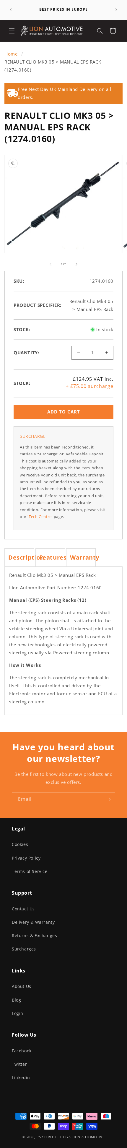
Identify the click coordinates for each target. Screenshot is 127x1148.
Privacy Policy (26, 858)
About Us (21, 986)
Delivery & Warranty (33, 922)
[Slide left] (50, 264)
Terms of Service (30, 871)
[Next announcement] (116, 9)
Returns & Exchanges (34, 935)
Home (11, 54)
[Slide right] (76, 264)
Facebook (22, 1051)
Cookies (20, 844)
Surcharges (24, 949)
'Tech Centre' (40, 516)
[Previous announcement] (10, 9)
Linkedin (21, 1077)
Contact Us (23, 909)
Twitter (19, 1064)
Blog (16, 1000)
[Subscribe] (108, 799)
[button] (11, 30)
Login (17, 1013)
